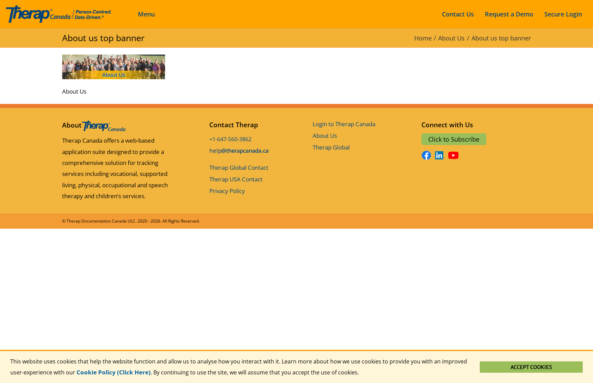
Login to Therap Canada (344, 124)
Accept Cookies (531, 366)
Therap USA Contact (236, 179)
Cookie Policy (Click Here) (114, 372)
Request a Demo (509, 14)
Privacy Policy (227, 191)
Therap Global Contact (238, 167)
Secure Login (563, 14)
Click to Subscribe (453, 139)
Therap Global (331, 147)
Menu (146, 14)
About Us (325, 136)
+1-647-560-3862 (230, 139)
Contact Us (458, 14)
